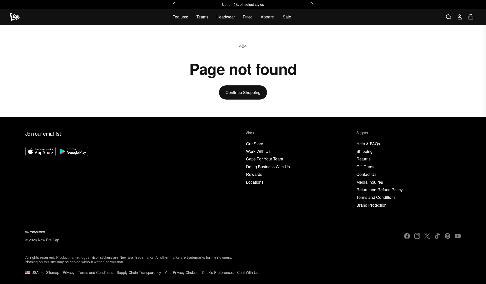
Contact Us (366, 174)
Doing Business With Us (268, 167)
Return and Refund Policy (379, 190)
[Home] (15, 17)
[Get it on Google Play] (73, 177)
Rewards (254, 174)
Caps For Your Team (264, 159)
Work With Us (258, 151)
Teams (202, 17)
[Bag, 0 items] (471, 17)
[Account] (460, 17)
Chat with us (247, 272)
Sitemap (52, 272)
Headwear (225, 17)
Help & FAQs (368, 144)
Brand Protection (371, 205)
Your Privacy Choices (181, 272)
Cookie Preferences (218, 272)
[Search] (448, 17)
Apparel (268, 17)
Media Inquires (369, 182)
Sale (287, 17)
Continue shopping (243, 92)
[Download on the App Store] (40, 177)
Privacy (68, 272)
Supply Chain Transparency (139, 272)
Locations (255, 182)
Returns (363, 159)
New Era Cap (48, 239)
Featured (181, 17)
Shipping (364, 151)
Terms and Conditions (376, 197)
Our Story (254, 144)
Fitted (248, 17)
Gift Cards (365, 167)
